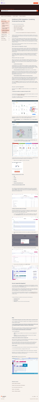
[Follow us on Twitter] (32, 396)
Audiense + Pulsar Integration (15, 389)
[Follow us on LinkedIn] (34, 396)
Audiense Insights (15, 16)
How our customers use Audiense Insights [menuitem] (5, 28)
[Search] (37, 10)
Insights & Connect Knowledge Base (6, 16)
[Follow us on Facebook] (37, 396)
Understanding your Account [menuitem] (4, 36)
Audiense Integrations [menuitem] (5, 30)
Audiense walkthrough (20, 94)
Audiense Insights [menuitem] (3, 21)
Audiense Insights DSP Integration (16, 383)
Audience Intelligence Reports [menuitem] (5, 23)
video (20, 88)
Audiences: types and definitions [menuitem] (5, 26)
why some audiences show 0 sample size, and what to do (27, 32)
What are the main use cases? (18, 27)
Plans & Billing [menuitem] (3, 38)
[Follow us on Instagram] (35, 396)
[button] (9, 20)
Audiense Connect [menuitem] (4, 34)
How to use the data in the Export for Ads (17, 387)
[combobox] (19, 10)
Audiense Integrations (22, 16)
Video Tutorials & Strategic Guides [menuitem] (4, 32)
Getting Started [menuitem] (3, 19)
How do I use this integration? (18, 28)
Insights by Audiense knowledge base (7, 9)
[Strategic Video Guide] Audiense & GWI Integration (18, 385)
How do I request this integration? (19, 29)
